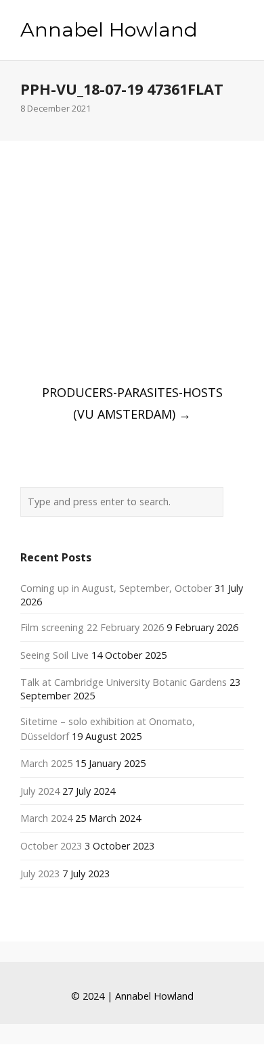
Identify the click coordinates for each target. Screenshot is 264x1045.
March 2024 (46, 818)
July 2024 (40, 791)
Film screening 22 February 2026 (92, 627)
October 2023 (51, 845)
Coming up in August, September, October (116, 588)
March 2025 (46, 763)
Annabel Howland (109, 30)
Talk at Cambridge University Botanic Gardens (123, 682)
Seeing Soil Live (54, 655)
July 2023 (40, 873)
